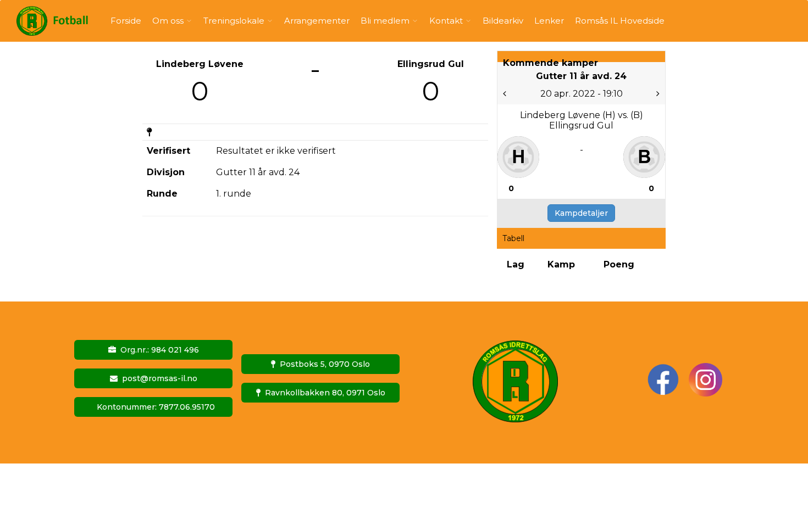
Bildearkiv (503, 20)
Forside (125, 20)
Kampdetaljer (581, 213)
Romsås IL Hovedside (620, 20)
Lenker (549, 20)
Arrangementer (317, 20)
